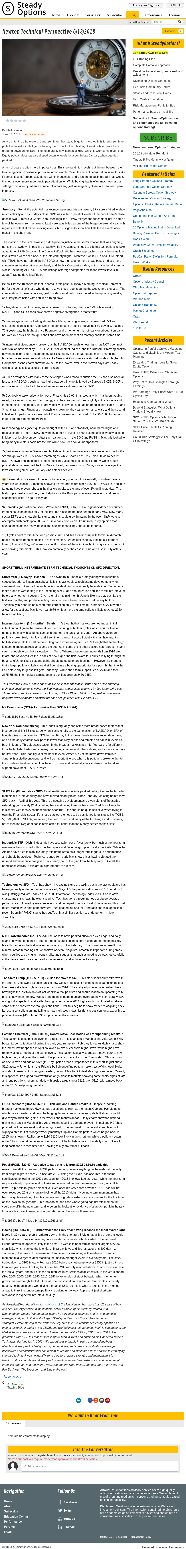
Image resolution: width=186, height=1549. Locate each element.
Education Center (155, 165)
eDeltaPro (139, 328)
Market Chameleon (145, 310)
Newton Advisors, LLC (48, 1304)
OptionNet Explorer (145, 293)
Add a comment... (37, 1466)
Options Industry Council (149, 281)
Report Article (12, 1376)
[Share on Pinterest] (107, 1400)
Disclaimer (121, 1537)
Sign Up (175, 5)
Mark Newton (14, 130)
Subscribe (114, 15)
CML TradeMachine (145, 287)
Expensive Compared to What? (153, 401)
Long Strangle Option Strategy (152, 186)
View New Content (139, 22)
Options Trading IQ (145, 304)
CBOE (137, 275)
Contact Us (106, 1537)
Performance (152, 15)
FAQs (8, 1531)
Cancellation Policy (141, 1537)
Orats (136, 316)
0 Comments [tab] (13, 1423)
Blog (132, 15)
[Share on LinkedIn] (78, 1400)
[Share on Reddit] (95, 1400)
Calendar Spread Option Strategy (154, 192)
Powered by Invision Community (163, 1547)
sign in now (91, 1455)
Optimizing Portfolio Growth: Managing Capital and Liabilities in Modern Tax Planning (158, 352)
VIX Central (140, 322)
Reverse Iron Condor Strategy (152, 198)
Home (55, 15)
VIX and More (142, 299)
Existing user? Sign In (145, 5)
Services (91, 15)
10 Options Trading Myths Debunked (156, 227)
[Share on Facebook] (90, 1400)
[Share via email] (101, 1400)
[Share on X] (84, 1400)
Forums (174, 15)
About (72, 15)
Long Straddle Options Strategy (153, 180)
